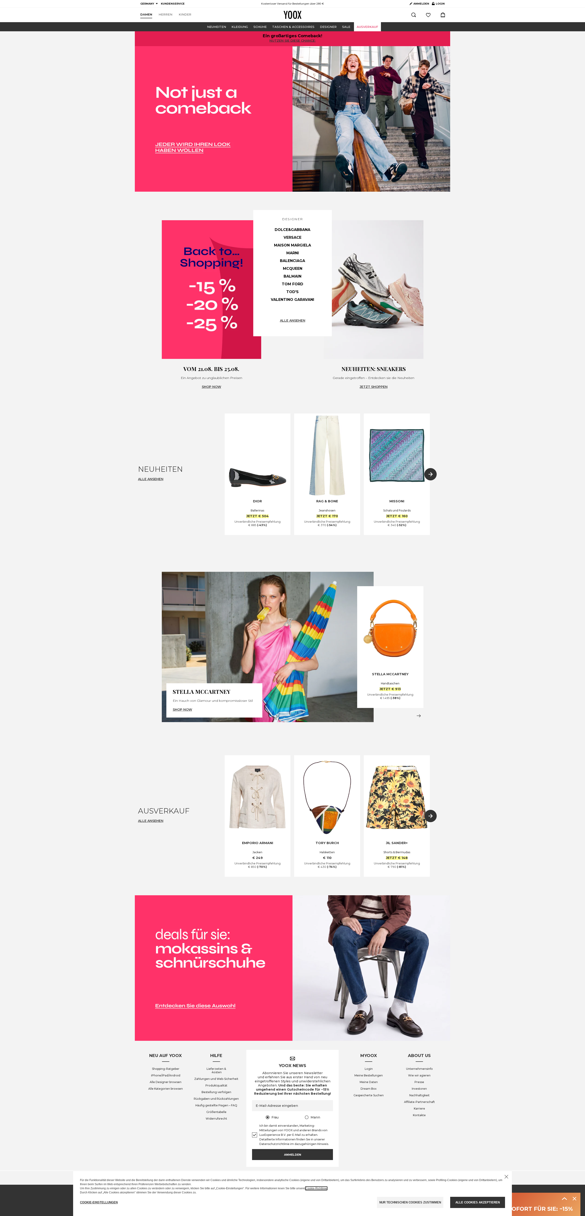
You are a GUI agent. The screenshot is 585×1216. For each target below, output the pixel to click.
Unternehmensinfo (419, 1068)
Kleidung (239, 27)
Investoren (419, 1088)
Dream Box (369, 1088)
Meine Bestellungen (368, 1075)
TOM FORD (292, 284)
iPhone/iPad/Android (165, 1075)
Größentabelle (216, 1112)
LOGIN (438, 4)
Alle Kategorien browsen (165, 1088)
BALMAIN (292, 276)
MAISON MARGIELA (292, 245)
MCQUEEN (292, 268)
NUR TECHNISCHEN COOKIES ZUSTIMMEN (410, 1202)
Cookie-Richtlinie (316, 1188)
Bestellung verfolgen (216, 1092)
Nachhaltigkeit (419, 1095)
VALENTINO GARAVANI (292, 299)
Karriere (419, 1108)
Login (369, 1068)
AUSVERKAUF (367, 27)
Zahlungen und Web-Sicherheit (216, 1079)
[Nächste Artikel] (430, 474)
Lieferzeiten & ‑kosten (216, 1070)
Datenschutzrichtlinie (274, 1144)
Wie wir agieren (419, 1075)
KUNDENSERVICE (173, 3)
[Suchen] (413, 14)
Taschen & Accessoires (293, 27)
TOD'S (292, 292)
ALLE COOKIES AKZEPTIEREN (477, 1202)
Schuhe (260, 27)
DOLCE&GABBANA (292, 230)
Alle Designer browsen (165, 1082)
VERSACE (292, 237)
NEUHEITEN (216, 27)
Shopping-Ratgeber (165, 1068)
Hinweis (322, 1144)
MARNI (292, 253)
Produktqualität (216, 1085)
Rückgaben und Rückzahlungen (216, 1098)
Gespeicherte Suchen (369, 1095)
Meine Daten (369, 1082)
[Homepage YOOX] (292, 15)
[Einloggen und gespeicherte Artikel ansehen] (428, 14)
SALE (346, 27)
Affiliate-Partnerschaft (419, 1102)
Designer (328, 27)
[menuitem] (146, 14)
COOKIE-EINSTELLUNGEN (99, 1202)
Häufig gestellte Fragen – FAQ (216, 1105)
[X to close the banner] (506, 1177)
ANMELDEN (421, 3)
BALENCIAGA (292, 261)
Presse (419, 1082)
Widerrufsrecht (216, 1118)
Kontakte (419, 1115)
